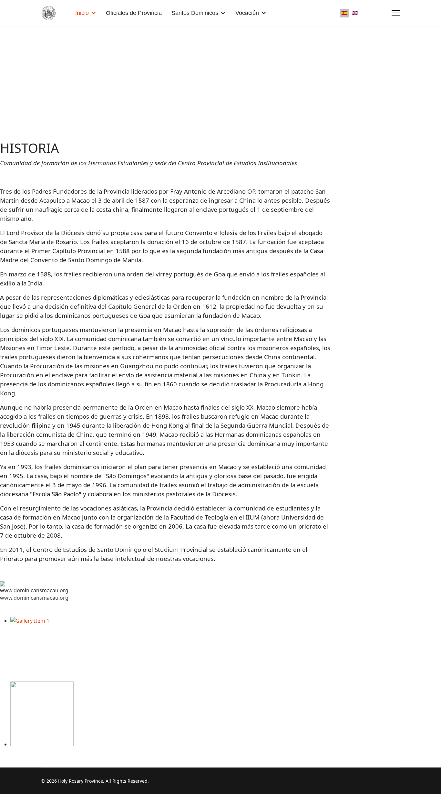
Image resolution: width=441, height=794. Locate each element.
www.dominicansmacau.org (34, 597)
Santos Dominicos (194, 13)
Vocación (247, 13)
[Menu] (396, 13)
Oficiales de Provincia (134, 13)
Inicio (82, 13)
